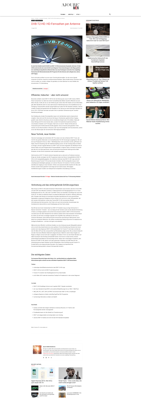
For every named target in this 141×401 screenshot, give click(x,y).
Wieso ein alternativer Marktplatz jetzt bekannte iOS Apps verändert (97, 101)
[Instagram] (46, 357)
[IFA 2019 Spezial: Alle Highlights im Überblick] (62, 388)
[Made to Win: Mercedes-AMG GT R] (34, 388)
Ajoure (32, 18)
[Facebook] (74, 31)
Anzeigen (46, 88)
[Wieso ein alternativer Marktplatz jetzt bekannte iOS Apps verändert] (98, 93)
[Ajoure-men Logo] (70, 6)
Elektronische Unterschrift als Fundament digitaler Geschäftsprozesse (98, 60)
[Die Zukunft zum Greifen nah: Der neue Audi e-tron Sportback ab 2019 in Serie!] (34, 394)
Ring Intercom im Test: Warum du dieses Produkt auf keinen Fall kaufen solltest (98, 81)
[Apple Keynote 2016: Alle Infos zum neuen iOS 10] (43, 373)
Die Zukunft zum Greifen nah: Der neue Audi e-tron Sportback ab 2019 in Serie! (47, 394)
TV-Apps (47, 176)
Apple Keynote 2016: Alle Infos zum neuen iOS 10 (41, 382)
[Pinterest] (80, 31)
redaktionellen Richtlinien (48, 353)
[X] (77, 31)
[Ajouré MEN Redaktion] (37, 352)
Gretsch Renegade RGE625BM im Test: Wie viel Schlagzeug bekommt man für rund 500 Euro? (98, 39)
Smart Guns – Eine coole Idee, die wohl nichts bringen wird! (70, 382)
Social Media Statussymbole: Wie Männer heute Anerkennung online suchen (97, 121)
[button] (109, 14)
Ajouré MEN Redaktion (49, 346)
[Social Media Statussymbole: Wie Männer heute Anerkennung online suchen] (98, 112)
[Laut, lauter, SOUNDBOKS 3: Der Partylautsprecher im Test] (62, 394)
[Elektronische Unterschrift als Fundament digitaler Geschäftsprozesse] (98, 51)
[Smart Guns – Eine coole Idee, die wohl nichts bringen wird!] (70, 373)
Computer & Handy (43, 18)
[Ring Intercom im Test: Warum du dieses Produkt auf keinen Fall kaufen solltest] (98, 72)
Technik (36, 18)
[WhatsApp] (70, 31)
